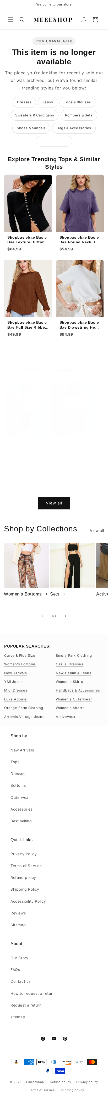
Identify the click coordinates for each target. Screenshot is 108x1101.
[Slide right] (65, 494)
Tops (14, 762)
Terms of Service (26, 865)
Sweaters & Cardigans (34, 115)
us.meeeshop (34, 1082)
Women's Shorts (70, 708)
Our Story (19, 958)
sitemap (17, 1017)
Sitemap (18, 925)
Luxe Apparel (16, 699)
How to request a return (32, 993)
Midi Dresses (15, 690)
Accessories (21, 809)
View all (54, 503)
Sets (55, 594)
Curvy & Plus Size (19, 655)
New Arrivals (15, 673)
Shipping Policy (24, 889)
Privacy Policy (23, 854)
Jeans (47, 102)
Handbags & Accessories (78, 690)
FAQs (15, 969)
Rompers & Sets (79, 115)
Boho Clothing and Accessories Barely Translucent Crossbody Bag (25, 446)
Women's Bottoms (23, 594)
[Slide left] (42, 494)
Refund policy (23, 877)
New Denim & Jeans (73, 673)
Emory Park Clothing (74, 655)
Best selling (21, 821)
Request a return (26, 1005)
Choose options (26, 470)
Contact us (20, 981)
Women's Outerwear (74, 699)
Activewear (66, 717)
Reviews (18, 913)
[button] (10, 19)
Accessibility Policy (28, 901)
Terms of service (42, 1090)
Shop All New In (54, 141)
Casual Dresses (69, 664)
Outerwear (20, 797)
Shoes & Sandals (31, 128)
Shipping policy (72, 1090)
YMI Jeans (13, 681)
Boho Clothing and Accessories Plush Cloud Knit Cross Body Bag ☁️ (69, 446)
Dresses (24, 102)
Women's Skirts (69, 681)
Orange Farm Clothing (23, 708)
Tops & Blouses (77, 102)
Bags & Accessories (74, 128)
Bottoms (18, 785)
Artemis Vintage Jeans (24, 717)
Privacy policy (87, 1082)
